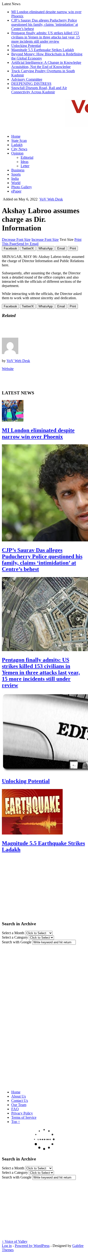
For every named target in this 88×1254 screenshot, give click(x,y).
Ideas (24, 162)
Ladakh (17, 145)
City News (19, 149)
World (15, 183)
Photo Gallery (21, 187)
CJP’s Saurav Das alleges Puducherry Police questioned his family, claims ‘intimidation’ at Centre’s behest (44, 24)
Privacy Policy (22, 1113)
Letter (25, 166)
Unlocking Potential (26, 46)
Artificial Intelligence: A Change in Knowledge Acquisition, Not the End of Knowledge (46, 64)
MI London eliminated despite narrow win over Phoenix (38, 433)
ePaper (16, 191)
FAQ (15, 1109)
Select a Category (15, 937)
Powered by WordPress (32, 1246)
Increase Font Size (45, 240)
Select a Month (13, 933)
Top (15, 1122)
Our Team (18, 1105)
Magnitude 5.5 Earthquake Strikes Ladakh (42, 50)
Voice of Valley (14, 1241)
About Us (18, 1096)
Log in (7, 1246)
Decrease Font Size (16, 240)
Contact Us (19, 1101)
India (15, 179)
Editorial (27, 157)
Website (8, 369)
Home (15, 136)
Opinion (17, 153)
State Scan (19, 141)
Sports (16, 174)
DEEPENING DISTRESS (31, 84)
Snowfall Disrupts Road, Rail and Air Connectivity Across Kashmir (39, 90)
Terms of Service (23, 1117)
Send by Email (27, 244)
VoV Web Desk (51, 199)
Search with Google (16, 942)
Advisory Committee (26, 79)
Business (17, 170)
